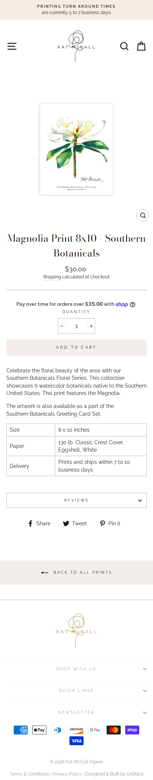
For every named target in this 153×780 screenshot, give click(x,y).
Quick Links (76, 690)
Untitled (135, 774)
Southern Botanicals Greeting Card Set (53, 414)
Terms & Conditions (29, 774)
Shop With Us (76, 669)
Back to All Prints (81, 572)
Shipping (52, 276)
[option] (76, 10)
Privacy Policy (67, 774)
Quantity (76, 311)
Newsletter (76, 712)
